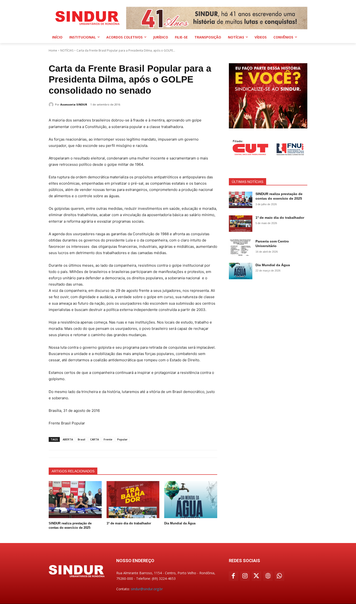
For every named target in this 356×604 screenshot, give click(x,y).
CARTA (94, 439)
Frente (108, 439)
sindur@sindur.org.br (147, 589)
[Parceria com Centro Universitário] (240, 247)
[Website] (268, 576)
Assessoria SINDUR (73, 104)
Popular (122, 439)
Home (53, 50)
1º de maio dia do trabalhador (129, 523)
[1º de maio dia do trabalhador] (133, 499)
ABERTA (68, 439)
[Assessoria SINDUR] (52, 104)
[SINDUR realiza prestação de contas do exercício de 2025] (75, 499)
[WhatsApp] (279, 576)
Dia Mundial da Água (179, 523)
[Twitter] (256, 576)
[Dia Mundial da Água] (190, 499)
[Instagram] (245, 576)
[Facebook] (233, 576)
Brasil (81, 439)
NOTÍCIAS (66, 50)
